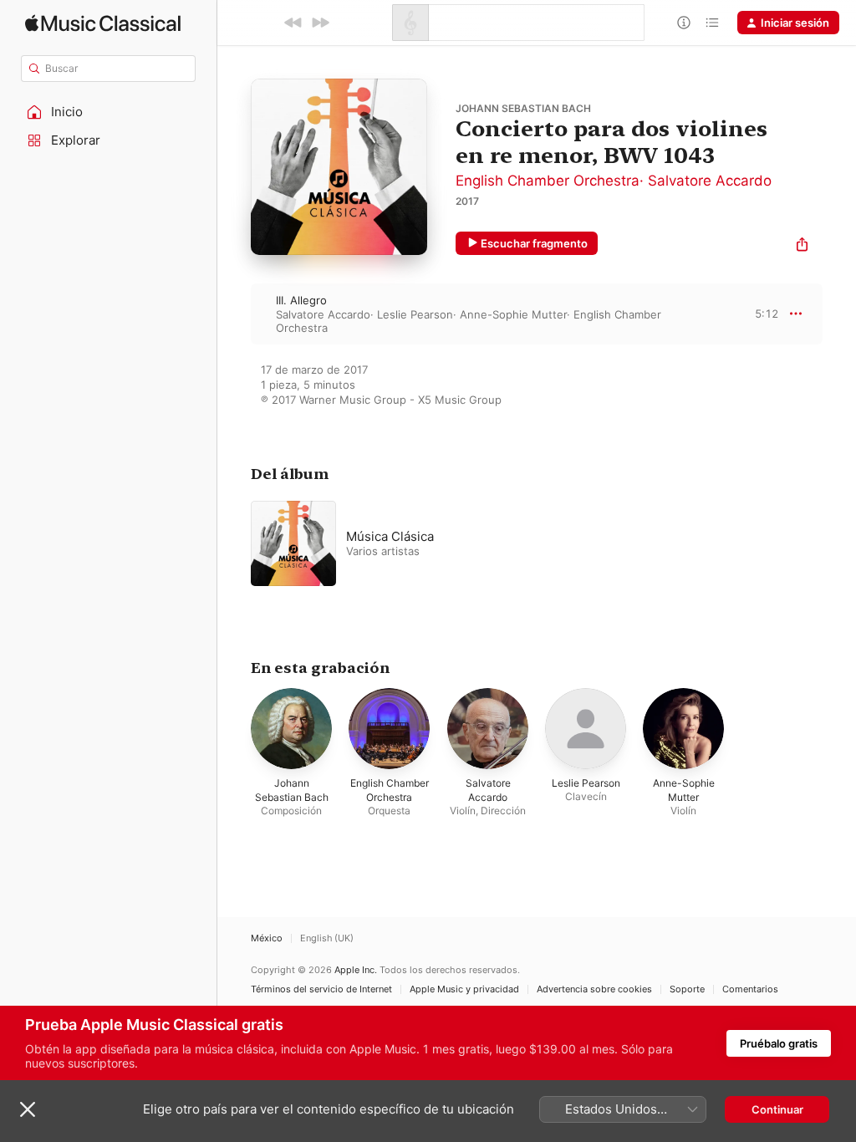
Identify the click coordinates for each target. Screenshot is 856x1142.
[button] (109, 112)
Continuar (777, 1109)
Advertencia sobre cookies (594, 989)
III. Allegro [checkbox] (301, 300)
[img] (103, 23)
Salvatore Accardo (710, 180)
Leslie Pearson (415, 314)
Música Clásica (390, 536)
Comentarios (750, 989)
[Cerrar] (27, 1109)
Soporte (687, 989)
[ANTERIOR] (293, 22)
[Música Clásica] (460, 543)
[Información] (683, 22)
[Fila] (712, 22)
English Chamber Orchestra (547, 180)
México (267, 938)
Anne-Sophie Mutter (513, 314)
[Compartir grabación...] (802, 246)
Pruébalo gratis (779, 1043)
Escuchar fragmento (534, 243)
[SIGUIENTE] (320, 22)
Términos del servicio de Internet (321, 989)
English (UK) (327, 938)
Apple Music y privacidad (464, 989)
